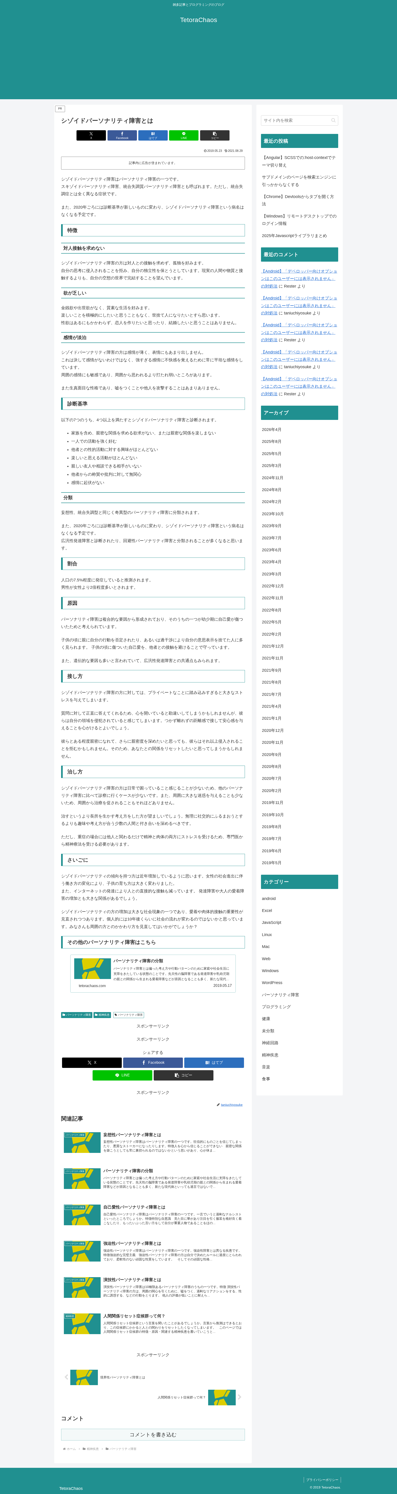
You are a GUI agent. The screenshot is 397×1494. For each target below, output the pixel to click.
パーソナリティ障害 (78, 1014)
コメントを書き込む (153, 1434)
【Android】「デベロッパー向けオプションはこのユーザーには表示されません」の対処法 (299, 279)
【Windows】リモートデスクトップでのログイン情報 (299, 220)
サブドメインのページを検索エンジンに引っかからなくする (299, 181)
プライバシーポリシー (322, 1480)
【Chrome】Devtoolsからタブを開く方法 (298, 200)
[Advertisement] (198, 67)
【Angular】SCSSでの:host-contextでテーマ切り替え (299, 161)
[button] (215, 135)
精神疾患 (104, 1014)
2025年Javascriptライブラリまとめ (294, 235)
